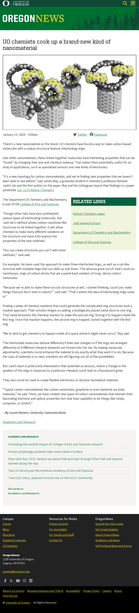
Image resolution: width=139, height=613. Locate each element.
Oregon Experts (58, 524)
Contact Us (55, 540)
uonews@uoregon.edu (16, 572)
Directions (9, 535)
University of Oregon (17, 603)
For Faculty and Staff (61, 535)
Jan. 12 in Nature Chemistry (35, 190)
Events (7, 524)
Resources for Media (63, 519)
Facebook (100, 134)
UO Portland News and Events (113, 546)
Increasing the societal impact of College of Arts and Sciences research (55, 444)
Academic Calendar (14, 540)
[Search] (125, 3)
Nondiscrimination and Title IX (45, 591)
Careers (106, 591)
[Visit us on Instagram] (25, 581)
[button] (69, 129)
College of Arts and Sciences (92, 242)
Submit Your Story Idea (109, 524)
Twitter (82, 134)
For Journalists (58, 530)
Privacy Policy (91, 591)
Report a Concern (13, 591)
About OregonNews (107, 535)
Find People (10, 596)
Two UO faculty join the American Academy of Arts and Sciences (50, 470)
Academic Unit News (107, 540)
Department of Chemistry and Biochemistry (102, 232)
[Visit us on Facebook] (5, 581)
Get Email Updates (106, 530)
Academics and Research (19, 422)
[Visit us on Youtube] (18, 581)
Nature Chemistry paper (89, 214)
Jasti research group (86, 223)
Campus (8, 519)
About (118, 591)
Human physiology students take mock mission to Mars (45, 451)
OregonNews (104, 519)
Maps (6, 530)
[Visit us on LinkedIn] (31, 581)
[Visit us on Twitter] (11, 581)
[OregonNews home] (33, 18)
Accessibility (73, 591)
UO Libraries (10, 546)
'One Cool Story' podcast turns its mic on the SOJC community (50, 478)
